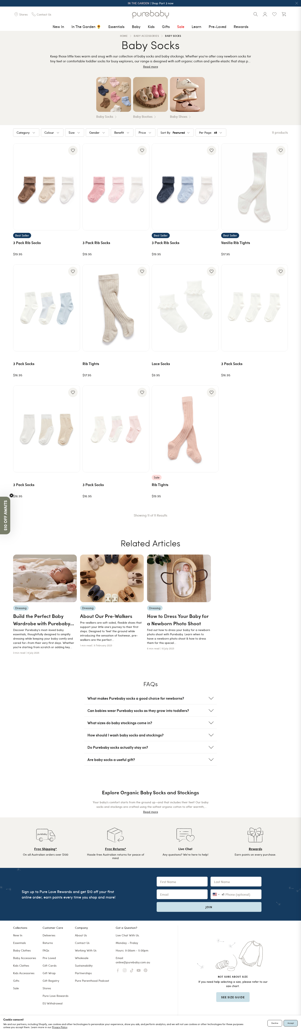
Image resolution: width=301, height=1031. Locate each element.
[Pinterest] (146, 970)
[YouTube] (139, 970)
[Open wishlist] (274, 14)
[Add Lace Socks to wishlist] (211, 271)
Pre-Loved (217, 26)
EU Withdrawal (52, 1003)
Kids (151, 26)
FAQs (46, 950)
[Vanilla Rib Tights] (254, 186)
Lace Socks (161, 363)
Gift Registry (51, 981)
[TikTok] (132, 970)
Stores (47, 988)
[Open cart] (284, 14)
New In (58, 26)
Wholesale (81, 958)
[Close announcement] (296, 3)
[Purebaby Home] (150, 14)
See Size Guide (233, 997)
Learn (196, 26)
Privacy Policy (59, 1027)
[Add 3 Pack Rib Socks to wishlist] (73, 150)
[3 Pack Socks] (46, 307)
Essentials (116, 26)
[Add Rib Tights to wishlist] (142, 271)
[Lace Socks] (185, 307)
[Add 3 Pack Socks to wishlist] (73, 271)
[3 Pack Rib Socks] (46, 186)
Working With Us (85, 950)
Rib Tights (91, 363)
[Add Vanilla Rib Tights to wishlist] (280, 150)
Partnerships (83, 973)
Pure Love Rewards (55, 996)
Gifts (166, 26)
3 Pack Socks (23, 363)
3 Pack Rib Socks (27, 242)
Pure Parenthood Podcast (92, 981)
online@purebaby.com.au (133, 962)
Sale (180, 26)
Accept (290, 1023)
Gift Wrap (49, 973)
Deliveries (49, 935)
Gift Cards (50, 965)
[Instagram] (125, 970)
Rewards (241, 26)
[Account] (265, 14)
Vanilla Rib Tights (235, 242)
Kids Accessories (23, 973)
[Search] (255, 14)
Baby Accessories (24, 958)
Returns (48, 943)
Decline (274, 1023)
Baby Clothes (22, 950)
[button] (5, 515)
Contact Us (82, 943)
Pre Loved (49, 958)
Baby (136, 26)
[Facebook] (118, 970)
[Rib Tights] (116, 307)
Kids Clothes (21, 965)
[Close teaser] (11, 495)
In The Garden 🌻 (86, 26)
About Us (81, 935)
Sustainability (84, 965)
